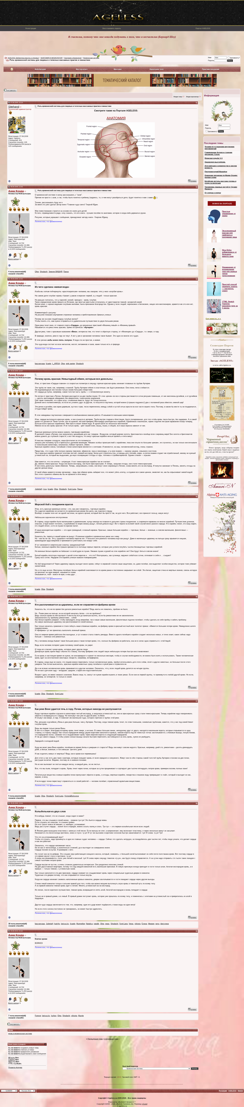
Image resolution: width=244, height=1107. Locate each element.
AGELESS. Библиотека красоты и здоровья (23, 58)
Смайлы (11, 1060)
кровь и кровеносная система (20, 1034)
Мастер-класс (82, 69)
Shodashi (43, 272)
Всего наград (13, 259)
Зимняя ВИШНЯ (55, 272)
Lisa (45, 489)
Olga (37, 272)
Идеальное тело (157, 69)
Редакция (223, 1091)
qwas (107, 924)
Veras (131, 924)
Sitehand (13, 106)
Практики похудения (210, 69)
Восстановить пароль (112, 28)
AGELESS (232, 1091)
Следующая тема (111, 1039)
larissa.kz (65, 924)
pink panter (70, 364)
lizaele (48, 364)
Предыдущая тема (95, 1039)
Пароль (211, 61)
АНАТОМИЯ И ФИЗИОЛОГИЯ (51, 58)
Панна (66, 272)
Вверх (240, 1091)
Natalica (89, 924)
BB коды (11, 1058)
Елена (144, 924)
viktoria (137, 924)
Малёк (81, 1016)
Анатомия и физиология (72, 58)
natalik (96, 924)
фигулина (164, 924)
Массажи (117, 69)
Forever (38, 1016)
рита (157, 924)
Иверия (151, 924)
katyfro (57, 924)
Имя (209, 58)
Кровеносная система (91, 58)
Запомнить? (235, 58)
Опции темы (178, 96)
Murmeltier (80, 924)
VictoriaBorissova (71, 796)
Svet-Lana (72, 489)
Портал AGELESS (203, 28)
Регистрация (30, 28)
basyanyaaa (40, 364)
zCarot (144, 1104)
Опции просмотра (192, 96)
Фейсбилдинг (40, 69)
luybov (53, 1016)
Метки (10, 1030)
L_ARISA (56, 364)
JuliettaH (38, 489)
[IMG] (10, 1062)
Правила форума (15, 1068)
